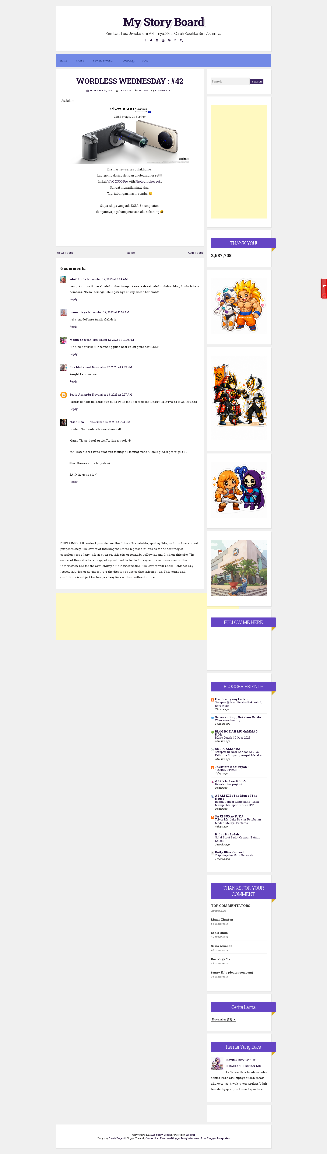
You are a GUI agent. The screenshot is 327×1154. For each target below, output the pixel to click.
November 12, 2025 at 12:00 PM (113, 339)
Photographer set (147, 181)
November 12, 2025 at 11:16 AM (108, 312)
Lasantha (152, 1138)
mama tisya (78, 312)
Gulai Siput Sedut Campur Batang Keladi (237, 839)
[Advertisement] (147, 616)
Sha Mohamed (80, 367)
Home (63, 60)
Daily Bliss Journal (229, 852)
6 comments (162, 90)
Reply (73, 299)
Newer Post (65, 252)
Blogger (190, 1134)
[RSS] (175, 40)
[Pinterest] (169, 40)
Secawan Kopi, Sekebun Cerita (238, 717)
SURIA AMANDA (227, 749)
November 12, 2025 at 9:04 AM (107, 279)
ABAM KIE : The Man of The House (236, 797)
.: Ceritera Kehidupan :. (232, 767)
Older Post (195, 252)
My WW (143, 90)
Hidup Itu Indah (227, 834)
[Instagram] (157, 40)
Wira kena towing (227, 720)
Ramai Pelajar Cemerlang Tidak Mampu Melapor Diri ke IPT (237, 803)
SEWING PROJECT (103, 60)
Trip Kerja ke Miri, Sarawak (234, 855)
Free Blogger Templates (215, 1138)
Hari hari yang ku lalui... (233, 699)
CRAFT (80, 60)
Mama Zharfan (80, 339)
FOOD (145, 60)
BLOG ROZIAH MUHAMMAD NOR (236, 732)
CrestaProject (117, 1138)
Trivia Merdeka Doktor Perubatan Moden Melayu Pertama (238, 821)
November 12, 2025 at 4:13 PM (112, 367)
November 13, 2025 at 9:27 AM (112, 394)
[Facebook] (145, 40)
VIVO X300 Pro (117, 181)
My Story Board (163, 21)
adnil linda (77, 279)
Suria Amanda (80, 394)
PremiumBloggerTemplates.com (179, 1138)
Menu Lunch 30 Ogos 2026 (232, 737)
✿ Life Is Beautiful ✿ (230, 781)
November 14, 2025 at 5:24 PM (110, 422)
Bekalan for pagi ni (228, 784)
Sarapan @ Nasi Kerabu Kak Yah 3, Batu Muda (238, 704)
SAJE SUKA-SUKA (229, 816)
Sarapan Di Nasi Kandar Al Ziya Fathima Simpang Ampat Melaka (238, 753)
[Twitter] (151, 40)
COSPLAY (128, 60)
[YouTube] (163, 40)
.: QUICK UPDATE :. (227, 770)
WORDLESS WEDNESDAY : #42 (129, 81)
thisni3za (76, 422)
